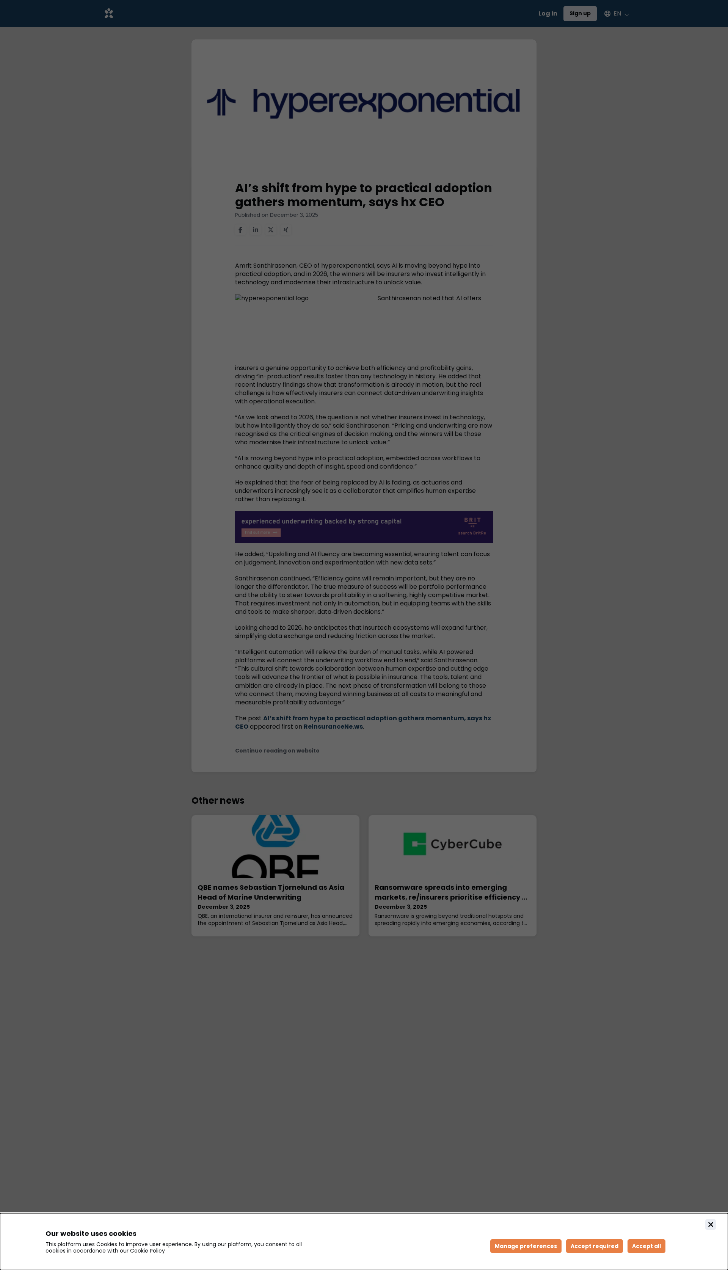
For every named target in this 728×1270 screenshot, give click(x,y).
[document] (364, 1241)
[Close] (710, 1224)
